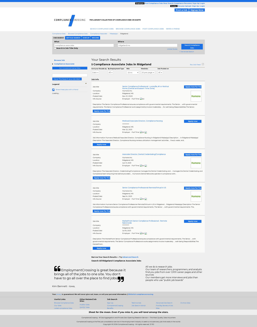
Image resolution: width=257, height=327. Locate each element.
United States (172, 49)
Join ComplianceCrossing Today (69, 68)
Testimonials (136, 303)
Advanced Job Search (164, 303)
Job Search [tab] (58, 38)
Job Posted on (163, 69)
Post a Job (181, 10)
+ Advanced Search (186, 52)
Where (121, 42)
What (56, 42)
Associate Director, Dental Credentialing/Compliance (144, 154)
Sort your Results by (99, 69)
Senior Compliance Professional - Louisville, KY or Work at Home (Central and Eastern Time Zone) (145, 87)
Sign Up (110, 303)
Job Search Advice (138, 305)
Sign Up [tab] (86, 38)
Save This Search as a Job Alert (67, 79)
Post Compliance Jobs (153, 29)
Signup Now (196, 10)
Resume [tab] (95, 38)
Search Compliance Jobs (102, 29)
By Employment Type (116, 69)
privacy (58, 294)
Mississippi (114, 34)
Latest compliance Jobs (63, 308)
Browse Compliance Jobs (128, 29)
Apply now (192, 121)
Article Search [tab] (73, 38)
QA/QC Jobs (84, 307)
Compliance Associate (98, 34)
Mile (128, 69)
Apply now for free (193, 87)
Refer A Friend (173, 29)
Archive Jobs (185, 303)
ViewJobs (144, 69)
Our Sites (57, 305)
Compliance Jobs (58, 34)
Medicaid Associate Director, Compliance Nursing (142, 121)
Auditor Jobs (84, 305)
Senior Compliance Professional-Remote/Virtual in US (144, 188)
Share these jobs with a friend (67, 89)
